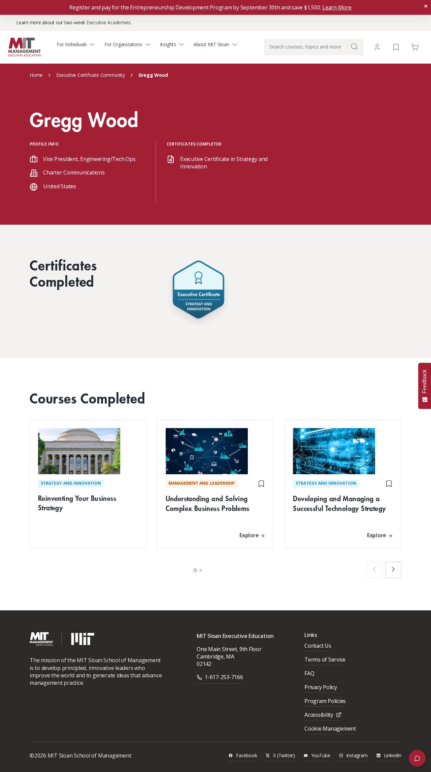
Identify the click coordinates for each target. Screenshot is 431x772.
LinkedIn (392, 756)
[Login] (377, 47)
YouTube (320, 756)
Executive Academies (109, 22)
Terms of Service (324, 660)
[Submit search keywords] (354, 46)
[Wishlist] (396, 46)
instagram (357, 756)
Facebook (246, 756)
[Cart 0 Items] (415, 46)
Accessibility (318, 715)
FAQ (309, 674)
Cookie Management (330, 729)
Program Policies (325, 701)
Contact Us (317, 646)
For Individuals (72, 44)
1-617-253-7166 (224, 677)
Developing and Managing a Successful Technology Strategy (339, 503)
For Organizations (123, 44)
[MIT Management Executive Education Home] (24, 46)
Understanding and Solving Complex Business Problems (208, 503)
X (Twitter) (284, 756)
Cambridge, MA (215, 656)
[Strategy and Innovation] (198, 291)
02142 (204, 664)
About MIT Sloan (211, 44)
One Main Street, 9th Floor (229, 649)
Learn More (337, 7)
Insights (168, 44)
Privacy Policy (320, 687)
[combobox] (314, 47)
